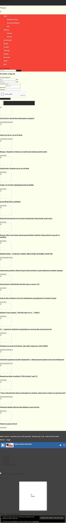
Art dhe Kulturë (7, 40)
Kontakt (5, 4)
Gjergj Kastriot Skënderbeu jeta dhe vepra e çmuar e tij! (19, 284)
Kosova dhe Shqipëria (13, 23)
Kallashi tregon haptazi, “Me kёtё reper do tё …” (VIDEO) (20, 313)
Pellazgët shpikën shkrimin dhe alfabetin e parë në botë (19, 407)
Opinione (9, 33)
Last (17, 82)
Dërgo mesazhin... (5, 98)
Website (2, 90)
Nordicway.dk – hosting (9, 464)
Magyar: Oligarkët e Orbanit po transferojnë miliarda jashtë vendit (23, 152)
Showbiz (5, 43)
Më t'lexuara (6, 104)
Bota (8, 26)
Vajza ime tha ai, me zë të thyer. (11, 135)
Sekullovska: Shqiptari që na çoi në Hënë (14, 168)
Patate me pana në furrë (8, 424)
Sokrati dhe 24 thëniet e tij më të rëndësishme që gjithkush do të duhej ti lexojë (28, 298)
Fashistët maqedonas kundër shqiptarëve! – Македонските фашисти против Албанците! (32, 359)
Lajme (5, 16)
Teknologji (6, 50)
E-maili (2, 84)
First (17, 79)
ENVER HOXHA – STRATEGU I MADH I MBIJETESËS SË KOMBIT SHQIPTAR (26, 254)
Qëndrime (6, 30)
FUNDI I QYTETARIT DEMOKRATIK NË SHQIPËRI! (17, 185)
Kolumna (9, 36)
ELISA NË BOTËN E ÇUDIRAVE (10, 202)
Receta (5, 61)
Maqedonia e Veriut (12, 19)
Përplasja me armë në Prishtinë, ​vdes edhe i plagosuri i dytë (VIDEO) (24, 346)
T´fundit (5, 102)
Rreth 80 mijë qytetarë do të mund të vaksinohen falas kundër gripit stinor (26, 218)
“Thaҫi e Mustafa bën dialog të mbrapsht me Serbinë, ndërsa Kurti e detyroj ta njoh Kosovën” (33, 393)
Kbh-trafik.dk (6, 458)
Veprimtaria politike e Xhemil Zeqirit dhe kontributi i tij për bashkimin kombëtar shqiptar (31, 270)
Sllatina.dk (6, 460)
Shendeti (6, 54)
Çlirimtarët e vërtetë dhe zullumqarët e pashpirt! (17, 118)
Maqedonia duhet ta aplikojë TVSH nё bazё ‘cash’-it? (19, 376)
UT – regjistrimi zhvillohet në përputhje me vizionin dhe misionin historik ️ (26, 329)
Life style (6, 47)
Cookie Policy (35, 521)
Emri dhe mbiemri (5, 77)
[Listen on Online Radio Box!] (64, 445)
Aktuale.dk (6, 456)
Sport (5, 64)
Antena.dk (6, 462)
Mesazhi (3, 87)
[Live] (3, 445)
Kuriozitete (6, 57)
